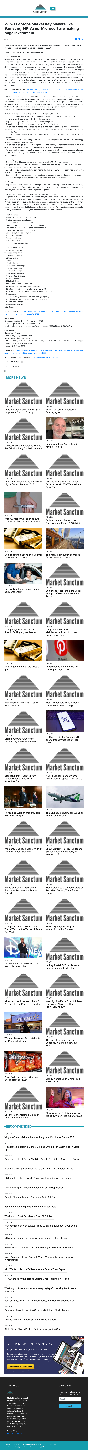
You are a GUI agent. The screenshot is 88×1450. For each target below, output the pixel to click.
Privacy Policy (19, 1447)
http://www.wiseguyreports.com (45, 357)
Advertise (33, 1447)
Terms (8, 1447)
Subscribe (69, 1406)
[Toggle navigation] (52, 8)
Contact (43, 1447)
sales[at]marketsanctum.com (18, 1433)
